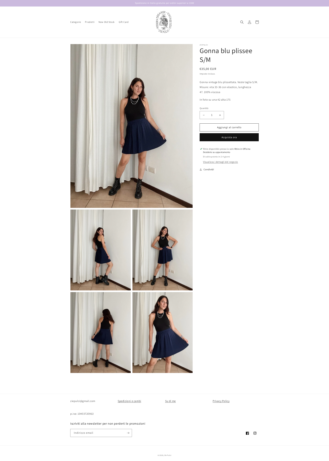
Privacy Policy (221, 401)
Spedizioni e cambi (129, 401)
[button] (242, 22)
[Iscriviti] (128, 433)
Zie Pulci (167, 455)
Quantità (204, 108)
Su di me (170, 401)
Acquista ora (229, 137)
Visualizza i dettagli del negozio (220, 162)
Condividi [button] (209, 169)
